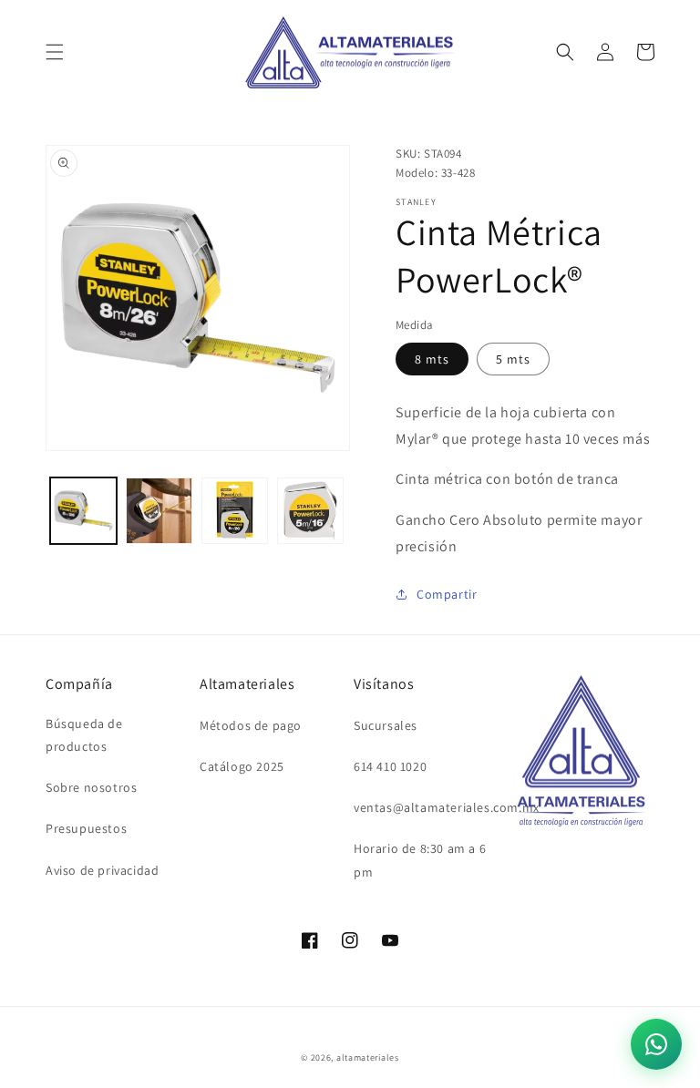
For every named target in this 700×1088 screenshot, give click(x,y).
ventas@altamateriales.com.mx (447, 807)
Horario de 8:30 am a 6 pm (420, 859)
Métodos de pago (251, 725)
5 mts (513, 359)
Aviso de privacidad (102, 870)
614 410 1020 (390, 766)
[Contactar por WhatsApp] (656, 1044)
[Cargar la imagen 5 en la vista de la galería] (310, 510)
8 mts (432, 359)
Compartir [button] (447, 594)
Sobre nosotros (91, 787)
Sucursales (385, 725)
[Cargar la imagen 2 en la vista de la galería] (159, 510)
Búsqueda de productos (84, 734)
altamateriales (367, 1057)
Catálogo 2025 (242, 766)
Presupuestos (86, 828)
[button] (55, 52)
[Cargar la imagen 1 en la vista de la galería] (83, 510)
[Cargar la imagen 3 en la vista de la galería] (234, 510)
